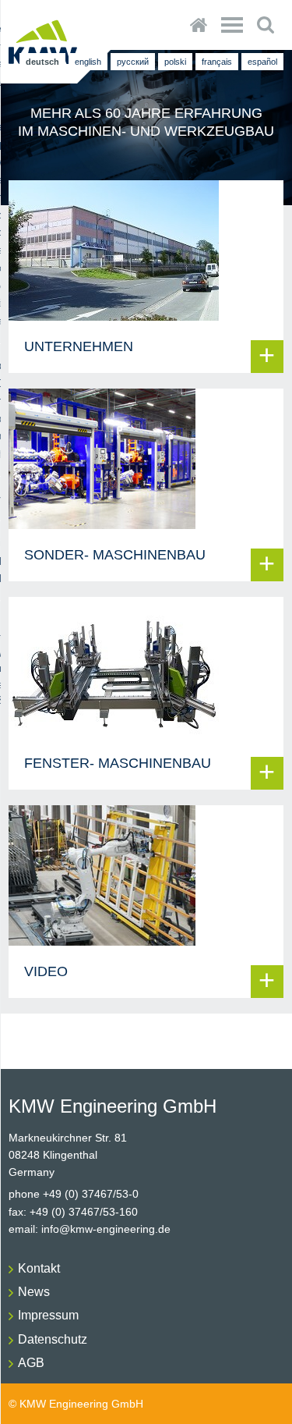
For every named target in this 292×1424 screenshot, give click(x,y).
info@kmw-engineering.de (106, 1229)
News (34, 1291)
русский (133, 61)
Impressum (48, 1315)
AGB (31, 1362)
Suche (266, 25)
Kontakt (39, 1268)
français (217, 61)
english (88, 61)
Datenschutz (52, 1339)
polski (175, 61)
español (262, 61)
